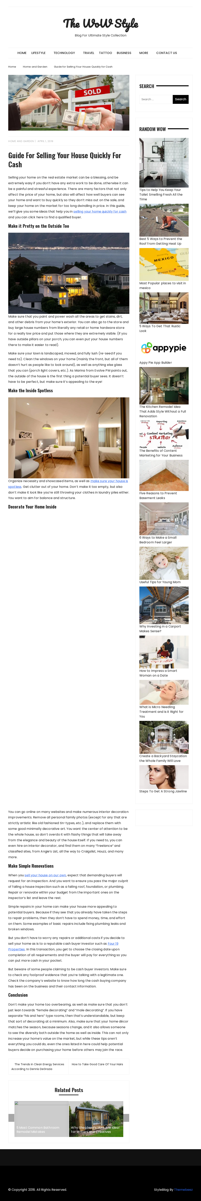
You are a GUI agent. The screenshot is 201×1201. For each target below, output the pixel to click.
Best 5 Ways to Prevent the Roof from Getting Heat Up (160, 241)
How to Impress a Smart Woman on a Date (158, 673)
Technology (64, 53)
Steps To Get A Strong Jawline (163, 791)
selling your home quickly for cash (99, 211)
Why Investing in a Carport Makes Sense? (160, 628)
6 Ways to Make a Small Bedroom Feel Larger (157, 540)
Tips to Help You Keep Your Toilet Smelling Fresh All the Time (161, 195)
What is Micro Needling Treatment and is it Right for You (161, 712)
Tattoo (105, 53)
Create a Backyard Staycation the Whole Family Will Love (163, 758)
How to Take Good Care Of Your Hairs (97, 1064)
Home (21, 53)
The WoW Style (100, 23)
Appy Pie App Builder (155, 362)
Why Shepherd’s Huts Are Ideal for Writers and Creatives (95, 1130)
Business (124, 53)
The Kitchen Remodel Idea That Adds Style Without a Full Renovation (162, 411)
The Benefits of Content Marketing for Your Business (161, 453)
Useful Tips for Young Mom (160, 582)
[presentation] (11, 1118)
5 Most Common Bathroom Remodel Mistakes (37, 1130)
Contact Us (166, 53)
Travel (88, 53)
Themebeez (183, 1189)
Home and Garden (21, 141)
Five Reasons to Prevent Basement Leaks (158, 495)
